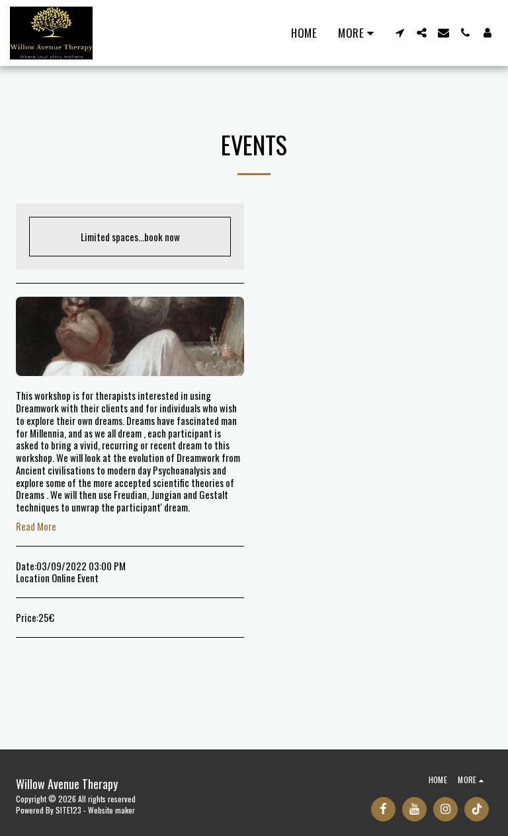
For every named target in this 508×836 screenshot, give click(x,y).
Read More (36, 526)
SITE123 (68, 810)
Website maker (111, 810)
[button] (400, 32)
